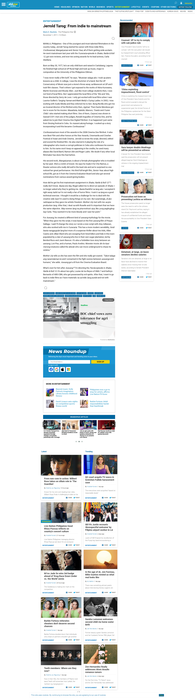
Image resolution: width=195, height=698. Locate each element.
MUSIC (190, 11)
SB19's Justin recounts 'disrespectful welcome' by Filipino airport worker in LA (99, 527)
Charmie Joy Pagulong (53, 488)
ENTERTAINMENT (122, 7)
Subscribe (188, 3)
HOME (56, 7)
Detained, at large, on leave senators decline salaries (135, 253)
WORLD (92, 7)
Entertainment (52, 21)
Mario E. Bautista (50, 32)
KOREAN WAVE (172, 11)
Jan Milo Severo (92, 628)
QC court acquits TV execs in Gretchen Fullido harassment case (99, 480)
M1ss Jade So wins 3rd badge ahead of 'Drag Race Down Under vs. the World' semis (60, 576)
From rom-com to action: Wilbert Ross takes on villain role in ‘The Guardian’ (60, 481)
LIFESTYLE (135, 7)
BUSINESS (100, 7)
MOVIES (183, 11)
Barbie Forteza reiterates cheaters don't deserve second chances (59, 623)
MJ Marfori (90, 581)
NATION (84, 7)
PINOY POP (139, 11)
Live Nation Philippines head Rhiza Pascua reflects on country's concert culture (58, 529)
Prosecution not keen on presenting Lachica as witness (136, 198)
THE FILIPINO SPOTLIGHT (124, 11)
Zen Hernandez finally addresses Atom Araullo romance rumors (97, 669)
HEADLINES (66, 7)
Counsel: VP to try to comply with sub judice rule (135, 41)
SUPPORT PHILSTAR (185, 7)
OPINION (75, 7)
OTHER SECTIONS (168, 7)
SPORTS (110, 7)
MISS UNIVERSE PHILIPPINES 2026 (100, 11)
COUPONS (155, 7)
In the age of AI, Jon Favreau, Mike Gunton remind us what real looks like (100, 575)
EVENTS (145, 7)
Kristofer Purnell (92, 486)
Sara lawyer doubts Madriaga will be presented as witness (136, 148)
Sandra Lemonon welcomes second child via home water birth (99, 622)
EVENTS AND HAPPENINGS (155, 11)
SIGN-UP (100, 362)
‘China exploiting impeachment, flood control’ (135, 90)
